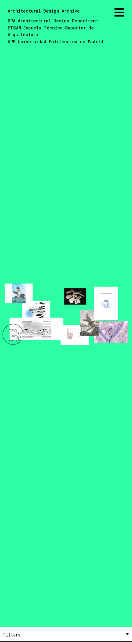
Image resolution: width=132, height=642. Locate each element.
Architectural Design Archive (44, 11)
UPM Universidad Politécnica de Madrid (55, 41)
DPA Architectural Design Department (53, 21)
